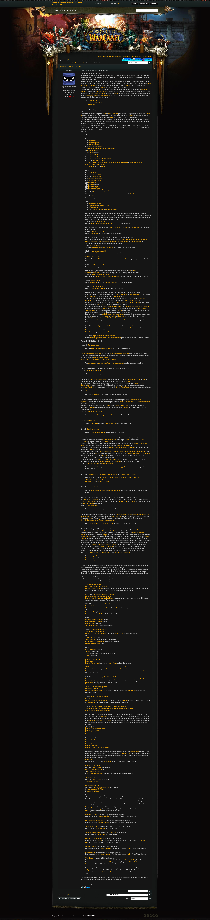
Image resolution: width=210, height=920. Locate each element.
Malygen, (101, 304)
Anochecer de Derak (91, 625)
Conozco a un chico (91, 95)
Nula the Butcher (102, 860)
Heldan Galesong (90, 643)
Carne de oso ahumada (98, 231)
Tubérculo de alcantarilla (98, 164)
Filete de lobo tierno (97, 318)
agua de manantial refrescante (118, 162)
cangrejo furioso (96, 556)
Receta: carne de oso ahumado (119, 354)
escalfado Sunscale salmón (113, 326)
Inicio (134, 3)
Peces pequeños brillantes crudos (96, 586)
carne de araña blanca (98, 288)
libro (129, 271)
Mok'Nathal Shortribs (109, 544)
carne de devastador (96, 509)
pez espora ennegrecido (99, 687)
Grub (144, 379)
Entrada (153, 3)
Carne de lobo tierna (94, 158)
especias (91, 152)
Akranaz (69, 70)
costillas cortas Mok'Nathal (108, 531)
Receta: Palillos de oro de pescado (96, 700)
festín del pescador (120, 706)
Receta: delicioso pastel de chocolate (97, 734)
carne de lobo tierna (94, 320)
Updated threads (103, 56)
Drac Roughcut (135, 227)
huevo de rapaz (93, 267)
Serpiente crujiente (106, 552)
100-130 (87, 257)
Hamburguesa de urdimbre (93, 769)
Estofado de (96, 677)
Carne (104, 523)
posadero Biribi (87, 537)
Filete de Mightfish (113, 677)
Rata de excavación (94, 180)
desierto (113, 316)
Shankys (88, 651)
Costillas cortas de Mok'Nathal (95, 820)
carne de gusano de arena (98, 338)
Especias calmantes (99, 160)
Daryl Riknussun (105, 95)
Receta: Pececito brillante (93, 588)
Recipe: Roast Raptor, (123, 387)
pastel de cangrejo (95, 245)
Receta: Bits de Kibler (92, 730)
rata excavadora (96, 394)
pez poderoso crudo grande (109, 679)
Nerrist (126, 407)
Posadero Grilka (130, 860)
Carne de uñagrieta (94, 523)
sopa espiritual (96, 779)
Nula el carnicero (116, 516)
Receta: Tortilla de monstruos (123, 302)
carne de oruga (96, 247)
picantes (128, 679)
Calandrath (121, 316)
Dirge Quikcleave (100, 91)
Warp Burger (89, 858)
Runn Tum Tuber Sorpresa (132, 326)
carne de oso (92, 363)
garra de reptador (97, 253)
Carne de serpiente (98, 209)
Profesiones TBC (79, 62)
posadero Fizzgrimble (131, 300)
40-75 (82, 359)
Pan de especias (102, 221)
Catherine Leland (90, 612)
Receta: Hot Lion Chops (126, 402)
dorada (94, 710)
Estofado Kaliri (96, 767)
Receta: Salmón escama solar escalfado (137, 306)
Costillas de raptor (91, 560)
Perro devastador (92, 505)
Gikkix (105, 308)
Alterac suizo (92, 104)
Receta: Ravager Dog (89, 501)
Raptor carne (94, 282)
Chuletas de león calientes (95, 411)
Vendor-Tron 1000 (88, 387)
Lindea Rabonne (90, 614)
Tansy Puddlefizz (90, 637)
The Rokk (104, 716)
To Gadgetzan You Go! (98, 93)
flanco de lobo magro (98, 259)
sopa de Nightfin (97, 326)
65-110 (87, 594)
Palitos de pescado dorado (99, 696)
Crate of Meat (134, 751)
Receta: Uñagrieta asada (124, 514)
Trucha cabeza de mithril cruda (95, 631)
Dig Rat (127, 381)
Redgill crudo (89, 661)
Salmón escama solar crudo (94, 330)
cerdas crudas (103, 608)
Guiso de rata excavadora (97, 379)
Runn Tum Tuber (90, 332)
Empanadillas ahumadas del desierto (103, 336)
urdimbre (113, 520)
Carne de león (92, 182)
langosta (103, 677)
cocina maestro (113, 114)
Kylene (89, 870)
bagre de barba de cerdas (103, 604)
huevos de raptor (92, 150)
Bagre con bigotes (91, 608)
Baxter (131, 116)
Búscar (145, 56)
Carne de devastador (94, 204)
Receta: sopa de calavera (93, 742)
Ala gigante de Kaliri (93, 771)
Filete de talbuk (90, 852)
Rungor (105, 535)
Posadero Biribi (91, 702)
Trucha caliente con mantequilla (102, 706)
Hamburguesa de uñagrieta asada (97, 520)
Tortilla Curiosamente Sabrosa (100, 265)
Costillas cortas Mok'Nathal (122, 552)
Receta (105, 316)
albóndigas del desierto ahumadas (113, 314)
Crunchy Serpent (96, 544)
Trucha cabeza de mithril (99, 629)
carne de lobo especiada (100, 358)
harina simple (95, 223)
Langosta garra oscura (92, 679)
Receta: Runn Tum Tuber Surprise (139, 453)
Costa (99, 643)
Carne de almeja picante (95, 102)
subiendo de (116, 296)
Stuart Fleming (90, 639)
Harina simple (92, 137)
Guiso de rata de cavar (93, 391)
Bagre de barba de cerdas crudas (95, 606)
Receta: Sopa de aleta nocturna (112, 306)
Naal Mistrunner (90, 622)
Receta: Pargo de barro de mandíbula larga (98, 598)
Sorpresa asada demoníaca (100, 787)
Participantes (126, 56)
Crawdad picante (93, 208)
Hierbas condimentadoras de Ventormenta (101, 148)
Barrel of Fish (126, 753)
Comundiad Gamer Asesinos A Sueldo (67, 4)
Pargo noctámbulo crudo (93, 669)
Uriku (90, 518)
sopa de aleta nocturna (99, 667)
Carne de (91, 166)
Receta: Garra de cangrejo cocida (131, 239)
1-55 (86, 584)
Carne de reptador (93, 143)
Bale (91, 449)
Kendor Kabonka (136, 241)
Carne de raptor (93, 154)
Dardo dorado (89, 698)
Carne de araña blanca (95, 156)
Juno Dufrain (132, 690)
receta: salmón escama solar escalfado (119, 671)
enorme (106, 708)
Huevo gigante (92, 100)
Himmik (137, 302)
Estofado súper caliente (92, 785)
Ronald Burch (89, 623)
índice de (113, 832)
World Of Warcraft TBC (68, 62)
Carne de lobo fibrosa (95, 178)
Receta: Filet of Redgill (92, 663)
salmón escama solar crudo (132, 669)
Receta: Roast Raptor (143, 402)
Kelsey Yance (119, 633)
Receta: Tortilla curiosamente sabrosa (116, 241)
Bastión (133, 501)
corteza (89, 710)
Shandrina (96, 273)
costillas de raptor (110, 209)
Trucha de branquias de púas (94, 708)
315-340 (87, 687)
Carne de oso (92, 141)
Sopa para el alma (91, 777)
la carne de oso (95, 374)
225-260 (87, 659)
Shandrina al (127, 85)
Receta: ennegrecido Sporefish (95, 690)
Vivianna (119, 681)
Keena (108, 405)
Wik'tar (87, 655)
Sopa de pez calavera (92, 826)
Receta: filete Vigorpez (92, 681)
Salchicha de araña (97, 286)
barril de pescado (105, 720)
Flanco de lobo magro (95, 146)
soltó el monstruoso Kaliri (95, 773)
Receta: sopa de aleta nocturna (95, 671)
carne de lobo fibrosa (104, 363)
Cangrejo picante (90, 807)
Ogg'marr (91, 407)
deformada (109, 523)
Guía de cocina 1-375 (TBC (93, 62)
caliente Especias (110, 282)
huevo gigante (106, 158)
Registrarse (144, 3)
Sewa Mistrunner (90, 620)
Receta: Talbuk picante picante (95, 728)
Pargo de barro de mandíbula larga (105, 594)
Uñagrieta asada (92, 781)
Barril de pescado (99, 828)
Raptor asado (95, 280)
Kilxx (118, 608)
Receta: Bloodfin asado (92, 740)
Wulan (103, 87)
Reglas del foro (136, 56)
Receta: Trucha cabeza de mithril (95, 633)
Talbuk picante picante (92, 832)
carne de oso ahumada (93, 359)
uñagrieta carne (93, 206)
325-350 (83, 520)
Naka (111, 117)
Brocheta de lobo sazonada (100, 257)
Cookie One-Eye (88, 503)
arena (103, 166)
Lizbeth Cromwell (90, 649)
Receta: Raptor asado (121, 405)
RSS (118, 3)
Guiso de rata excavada (132, 379)
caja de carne (92, 720)
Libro (104, 114)
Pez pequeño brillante (96, 584)
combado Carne (104, 206)
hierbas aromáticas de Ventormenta (119, 259)
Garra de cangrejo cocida (98, 251)
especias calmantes (108, 320)
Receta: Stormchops (91, 732)
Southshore (100, 614)
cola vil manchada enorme (118, 708)
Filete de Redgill (97, 659)
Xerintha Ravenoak (107, 546)
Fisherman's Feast (108, 872)
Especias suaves (93, 139)
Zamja (116, 93)
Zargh (89, 385)
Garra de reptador (93, 145)
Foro (59, 62)
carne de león (94, 415)
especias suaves (106, 223)
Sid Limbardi (123, 501)
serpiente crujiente (92, 531)
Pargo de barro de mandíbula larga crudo (98, 596)
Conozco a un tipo (121, 294)
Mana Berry (107, 761)
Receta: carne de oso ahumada (119, 227)
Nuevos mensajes (115, 56)
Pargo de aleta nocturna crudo (97, 162)
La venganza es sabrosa (93, 765)
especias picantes (105, 267)
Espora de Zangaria (91, 688)
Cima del (100, 620)
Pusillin (119, 310)
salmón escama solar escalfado (118, 667)
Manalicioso (89, 759)
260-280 (87, 667)
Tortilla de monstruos (112, 318)
